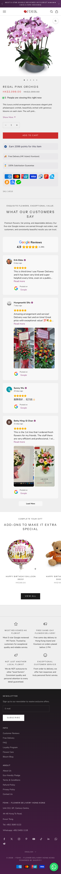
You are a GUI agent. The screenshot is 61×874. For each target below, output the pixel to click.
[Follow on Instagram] (19, 839)
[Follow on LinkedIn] (48, 839)
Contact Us (8, 794)
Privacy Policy (9, 789)
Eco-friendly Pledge (11, 775)
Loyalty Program (10, 747)
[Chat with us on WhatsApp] (54, 867)
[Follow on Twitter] (11, 839)
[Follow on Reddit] (4, 843)
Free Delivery (8, 738)
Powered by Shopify (30, 860)
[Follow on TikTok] (41, 839)
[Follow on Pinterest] (26, 839)
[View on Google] (9, 261)
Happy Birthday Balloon (21, 577)
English (29, 852)
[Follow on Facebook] (4, 839)
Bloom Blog (8, 756)
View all (30, 596)
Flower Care (8, 752)
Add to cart (31, 135)
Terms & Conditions (11, 780)
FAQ (5, 742)
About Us (7, 770)
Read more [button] (19, 281)
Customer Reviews (11, 733)
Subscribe (13, 717)
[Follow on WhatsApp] (55, 839)
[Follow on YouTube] (33, 839)
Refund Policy (9, 784)
